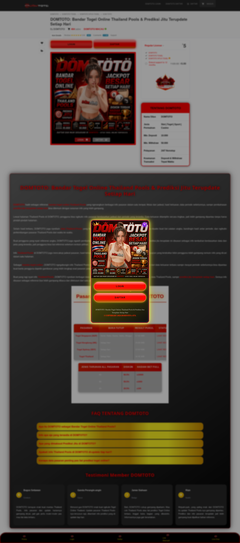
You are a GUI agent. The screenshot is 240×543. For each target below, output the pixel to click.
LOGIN (120, 286)
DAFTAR (120, 297)
